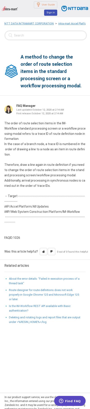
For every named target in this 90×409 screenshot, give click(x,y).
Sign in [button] (51, 12)
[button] (43, 251)
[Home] (10, 8)
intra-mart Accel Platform (73, 23)
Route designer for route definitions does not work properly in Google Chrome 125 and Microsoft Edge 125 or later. (44, 294)
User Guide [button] (48, 4)
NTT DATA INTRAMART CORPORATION (29, 23)
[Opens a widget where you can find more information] (70, 401)
